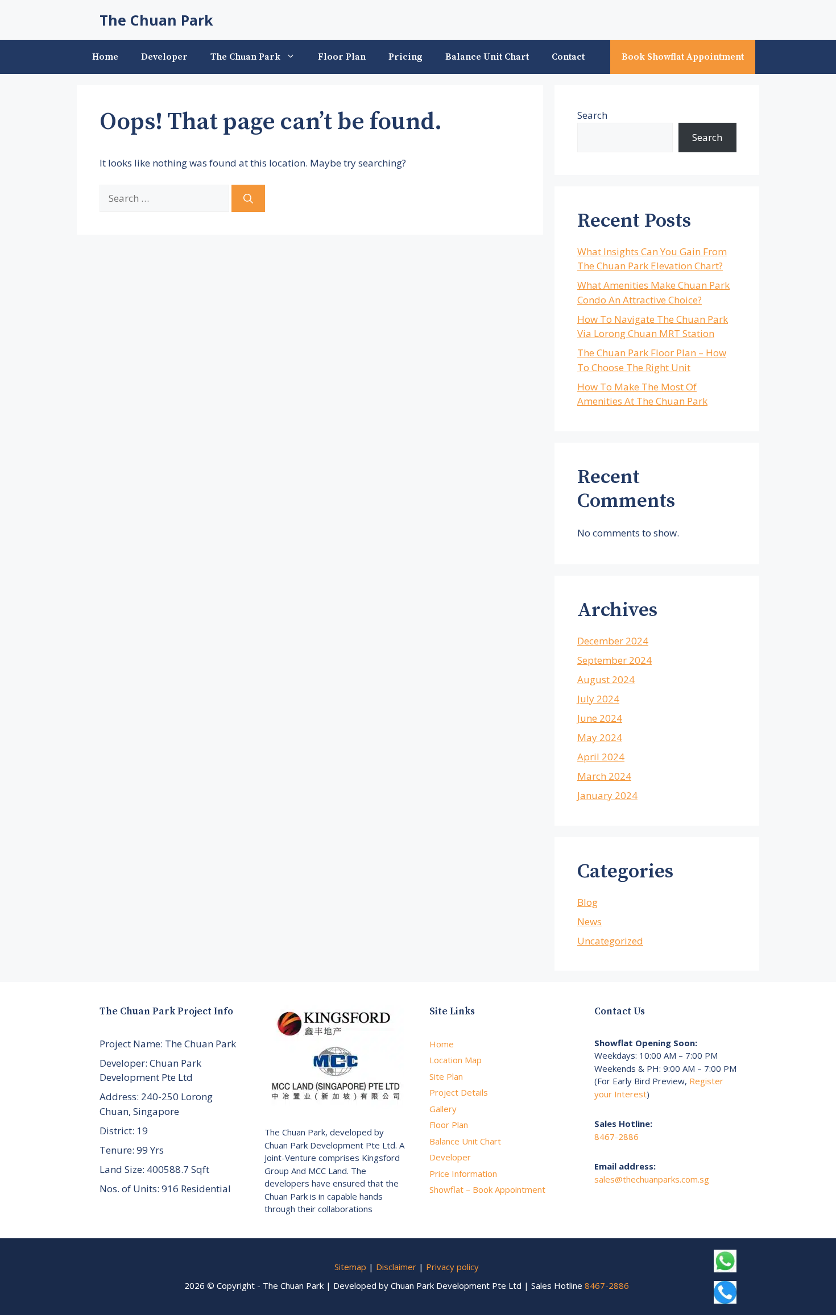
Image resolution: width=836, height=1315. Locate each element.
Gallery (443, 1108)
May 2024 (599, 737)
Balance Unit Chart (487, 57)
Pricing (405, 57)
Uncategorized (610, 940)
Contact (568, 57)
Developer (164, 57)
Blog (587, 902)
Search (592, 115)
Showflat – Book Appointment (487, 1189)
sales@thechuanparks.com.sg (651, 1179)
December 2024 (612, 640)
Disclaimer (396, 1266)
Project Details (458, 1092)
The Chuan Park (156, 20)
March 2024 (604, 776)
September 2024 (614, 660)
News (589, 921)
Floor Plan (342, 57)
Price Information (463, 1173)
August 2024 (606, 679)
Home (105, 57)
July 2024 (598, 698)
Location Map (455, 1060)
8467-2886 (616, 1136)
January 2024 (607, 795)
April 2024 (600, 756)
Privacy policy (452, 1266)
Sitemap (350, 1266)
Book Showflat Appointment (683, 57)
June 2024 (599, 718)
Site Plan (446, 1076)
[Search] (248, 198)
